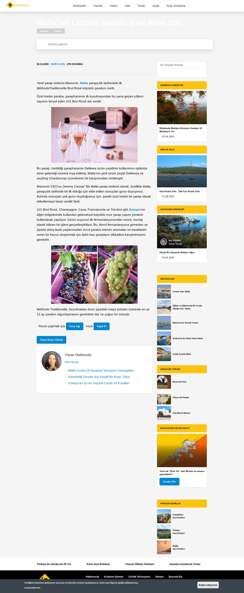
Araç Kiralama (175, 5)
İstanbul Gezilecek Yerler (185, 564)
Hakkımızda (92, 576)
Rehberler (79, 5)
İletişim (159, 576)
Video (113, 5)
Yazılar (97, 5)
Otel (127, 5)
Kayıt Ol (101, 326)
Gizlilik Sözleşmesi (139, 576)
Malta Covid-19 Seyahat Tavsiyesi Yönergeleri (101, 370)
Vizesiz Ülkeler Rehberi (139, 564)
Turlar (141, 5)
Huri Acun (58, 64)
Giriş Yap (74, 326)
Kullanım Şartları (113, 576)
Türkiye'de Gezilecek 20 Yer (54, 564)
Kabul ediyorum (208, 585)
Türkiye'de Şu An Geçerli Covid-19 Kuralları (99, 383)
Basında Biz (176, 576)
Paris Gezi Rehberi (98, 564)
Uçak (155, 5)
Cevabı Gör (169, 481)
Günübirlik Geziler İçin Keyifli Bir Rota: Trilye (99, 377)
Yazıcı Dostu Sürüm (51, 339)
